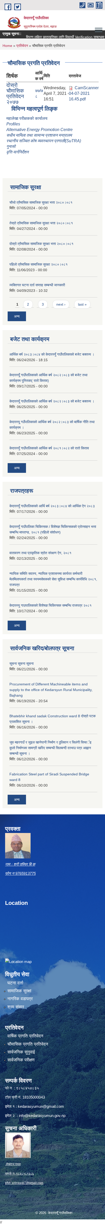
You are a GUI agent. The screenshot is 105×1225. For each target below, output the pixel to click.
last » (82, 304)
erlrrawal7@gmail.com (27, 1183)
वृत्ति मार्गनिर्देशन (17, 152)
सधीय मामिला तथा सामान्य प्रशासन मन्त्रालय (39, 135)
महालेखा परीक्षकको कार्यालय (26, 118)
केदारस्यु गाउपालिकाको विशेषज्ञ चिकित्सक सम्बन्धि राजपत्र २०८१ (50, 605)
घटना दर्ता (15, 983)
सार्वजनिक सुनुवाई (21, 1052)
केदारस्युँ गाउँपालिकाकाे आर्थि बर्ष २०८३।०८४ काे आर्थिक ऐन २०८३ (52, 506)
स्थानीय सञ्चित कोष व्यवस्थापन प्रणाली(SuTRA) (43, 141)
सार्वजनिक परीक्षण (20, 1060)
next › (60, 304)
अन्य (17, 316)
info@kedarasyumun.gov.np (42, 1115)
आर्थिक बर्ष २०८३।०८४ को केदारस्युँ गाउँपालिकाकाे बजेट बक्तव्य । (51, 354)
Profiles (13, 124)
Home (7, 46)
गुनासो (11, 146)
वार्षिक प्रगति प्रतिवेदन (25, 1036)
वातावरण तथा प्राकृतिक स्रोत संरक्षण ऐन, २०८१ (40, 553)
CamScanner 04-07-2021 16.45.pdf (84, 93)
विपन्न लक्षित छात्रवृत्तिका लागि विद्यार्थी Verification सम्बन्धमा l (58, 37)
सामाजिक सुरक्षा (19, 990)
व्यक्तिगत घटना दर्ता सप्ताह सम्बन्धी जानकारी (37, 285)
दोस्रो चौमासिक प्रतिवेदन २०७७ (15, 93)
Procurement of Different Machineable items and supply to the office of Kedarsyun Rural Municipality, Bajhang (51, 689)
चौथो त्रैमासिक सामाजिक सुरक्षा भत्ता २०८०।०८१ (40, 202)
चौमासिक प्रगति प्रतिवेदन (27, 1044)
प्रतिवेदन (22, 46)
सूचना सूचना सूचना (21, 663)
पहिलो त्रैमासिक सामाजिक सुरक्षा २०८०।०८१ (38, 264)
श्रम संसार (15, 1007)
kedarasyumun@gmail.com (41, 1106)
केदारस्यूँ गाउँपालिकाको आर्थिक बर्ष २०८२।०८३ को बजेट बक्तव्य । (51, 401)
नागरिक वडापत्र (20, 998)
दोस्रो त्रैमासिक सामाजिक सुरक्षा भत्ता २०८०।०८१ (41, 244)
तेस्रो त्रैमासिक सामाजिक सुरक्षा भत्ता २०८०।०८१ (41, 223)
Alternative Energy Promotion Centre (39, 129)
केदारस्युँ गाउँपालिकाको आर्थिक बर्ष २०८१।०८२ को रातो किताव (49, 448)
